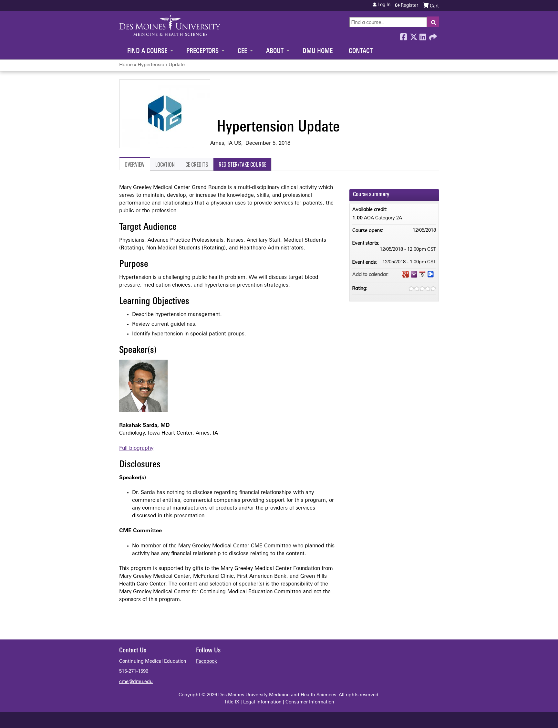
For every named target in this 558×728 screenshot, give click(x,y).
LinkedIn (422, 35)
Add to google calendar (405, 274)
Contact (361, 51)
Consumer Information (309, 702)
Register (409, 5)
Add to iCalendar (422, 274)
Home (126, 65)
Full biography (136, 448)
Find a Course (147, 51)
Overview (135, 164)
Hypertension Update (161, 65)
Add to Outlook (431, 274)
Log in (383, 5)
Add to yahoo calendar (414, 274)
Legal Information (262, 702)
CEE (242, 51)
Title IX (231, 702)
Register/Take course (242, 164)
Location (165, 164)
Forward (432, 35)
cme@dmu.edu (136, 682)
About (275, 51)
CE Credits (196, 164)
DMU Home (318, 51)
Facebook (403, 35)
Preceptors (202, 51)
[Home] (170, 25)
